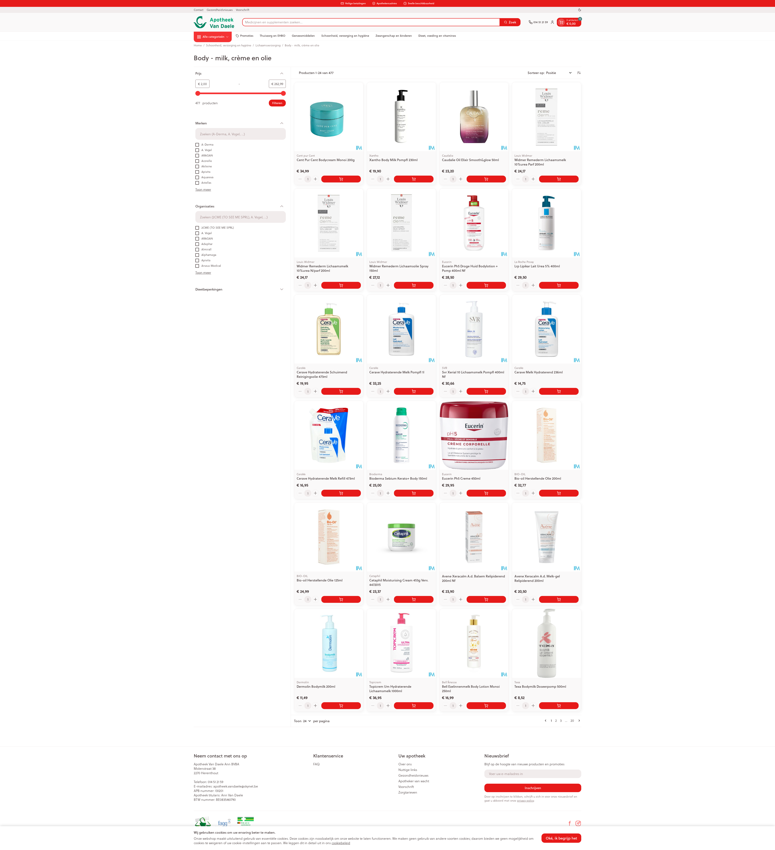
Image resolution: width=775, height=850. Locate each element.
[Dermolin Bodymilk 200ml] (328, 643)
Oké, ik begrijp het (561, 838)
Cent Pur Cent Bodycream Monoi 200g (326, 159)
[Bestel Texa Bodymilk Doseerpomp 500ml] (559, 705)
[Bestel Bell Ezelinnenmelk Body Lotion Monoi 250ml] (486, 705)
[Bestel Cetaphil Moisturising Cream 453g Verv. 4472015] (414, 599)
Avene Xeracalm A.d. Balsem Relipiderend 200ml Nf (473, 578)
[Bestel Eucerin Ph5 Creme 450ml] (486, 493)
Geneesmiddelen (303, 36)
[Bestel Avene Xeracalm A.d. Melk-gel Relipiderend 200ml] (559, 599)
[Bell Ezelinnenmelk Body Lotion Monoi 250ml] (474, 643)
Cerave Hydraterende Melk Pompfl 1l (396, 372)
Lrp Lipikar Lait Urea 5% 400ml (537, 266)
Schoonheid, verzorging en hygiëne (345, 36)
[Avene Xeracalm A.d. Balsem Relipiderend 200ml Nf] (474, 537)
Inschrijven (533, 787)
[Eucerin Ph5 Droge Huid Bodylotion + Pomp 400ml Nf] (474, 223)
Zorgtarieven (407, 792)
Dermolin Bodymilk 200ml (316, 686)
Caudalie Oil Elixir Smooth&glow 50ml (470, 159)
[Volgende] (578, 720)
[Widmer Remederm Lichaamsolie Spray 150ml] (401, 223)
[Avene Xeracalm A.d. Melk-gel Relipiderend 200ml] (546, 537)
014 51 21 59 (215, 781)
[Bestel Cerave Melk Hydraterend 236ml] (559, 391)
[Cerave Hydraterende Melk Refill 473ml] (328, 435)
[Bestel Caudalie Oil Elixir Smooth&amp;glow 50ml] (486, 179)
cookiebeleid (341, 843)
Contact (198, 10)
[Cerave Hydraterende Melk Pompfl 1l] (401, 329)
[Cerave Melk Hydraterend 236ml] (546, 329)
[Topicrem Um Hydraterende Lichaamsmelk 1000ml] (401, 643)
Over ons (405, 764)
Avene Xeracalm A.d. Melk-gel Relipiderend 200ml (537, 578)
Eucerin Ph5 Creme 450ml (461, 478)
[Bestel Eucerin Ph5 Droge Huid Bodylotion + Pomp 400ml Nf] (486, 285)
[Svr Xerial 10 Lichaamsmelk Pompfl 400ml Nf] (474, 329)
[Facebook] (570, 823)
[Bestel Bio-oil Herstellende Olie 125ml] (341, 599)
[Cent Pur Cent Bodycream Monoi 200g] (328, 116)
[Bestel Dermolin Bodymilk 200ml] (341, 705)
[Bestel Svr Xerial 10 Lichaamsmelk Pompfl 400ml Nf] (486, 391)
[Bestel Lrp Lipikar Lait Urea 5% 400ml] (559, 285)
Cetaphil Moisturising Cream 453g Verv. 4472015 (398, 582)
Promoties (246, 36)
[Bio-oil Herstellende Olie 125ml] (328, 537)
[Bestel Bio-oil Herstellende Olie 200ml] (559, 493)
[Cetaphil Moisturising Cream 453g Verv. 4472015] (401, 537)
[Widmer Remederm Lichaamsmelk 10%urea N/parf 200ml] (328, 223)
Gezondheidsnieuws (220, 10)
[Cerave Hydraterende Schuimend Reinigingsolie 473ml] (328, 329)
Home (198, 45)
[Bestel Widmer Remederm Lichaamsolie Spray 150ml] (414, 285)
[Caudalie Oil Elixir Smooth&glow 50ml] (474, 116)
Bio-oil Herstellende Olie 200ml (537, 478)
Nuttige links (407, 770)
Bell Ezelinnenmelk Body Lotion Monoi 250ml (471, 688)
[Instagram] (578, 823)
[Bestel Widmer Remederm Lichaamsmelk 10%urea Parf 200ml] (559, 179)
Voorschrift (242, 10)
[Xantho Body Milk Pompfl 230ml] (401, 116)
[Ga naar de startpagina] (214, 22)
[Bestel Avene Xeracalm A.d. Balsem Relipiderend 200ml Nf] (486, 599)
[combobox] (371, 22)
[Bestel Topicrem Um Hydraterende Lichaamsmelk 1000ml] (414, 705)
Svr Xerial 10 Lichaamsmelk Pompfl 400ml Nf (473, 374)
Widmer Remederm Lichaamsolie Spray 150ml (398, 268)
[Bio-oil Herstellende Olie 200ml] (546, 435)
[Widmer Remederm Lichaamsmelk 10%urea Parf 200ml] (546, 116)
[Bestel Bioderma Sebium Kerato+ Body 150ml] (414, 493)
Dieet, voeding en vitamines (437, 36)
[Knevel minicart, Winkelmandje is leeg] (561, 22)
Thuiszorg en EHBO (272, 36)
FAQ (316, 764)
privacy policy (525, 800)
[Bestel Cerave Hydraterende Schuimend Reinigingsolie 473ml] (341, 391)
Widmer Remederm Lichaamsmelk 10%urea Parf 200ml (540, 162)
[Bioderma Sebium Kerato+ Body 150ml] (401, 435)
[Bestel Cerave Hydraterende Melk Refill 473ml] (341, 493)
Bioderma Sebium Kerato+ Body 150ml (398, 478)
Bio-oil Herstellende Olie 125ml (319, 580)
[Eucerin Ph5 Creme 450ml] (474, 435)
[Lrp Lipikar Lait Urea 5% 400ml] (546, 223)
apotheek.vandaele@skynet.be (235, 786)
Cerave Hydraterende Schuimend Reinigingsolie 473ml (322, 374)
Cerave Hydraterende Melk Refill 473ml (326, 478)
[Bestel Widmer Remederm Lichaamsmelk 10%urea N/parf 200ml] (341, 285)
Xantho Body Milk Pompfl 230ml (393, 159)
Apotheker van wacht (413, 781)
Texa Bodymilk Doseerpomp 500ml (540, 686)
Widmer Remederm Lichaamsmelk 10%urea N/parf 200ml (322, 268)
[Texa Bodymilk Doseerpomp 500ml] (546, 643)
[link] (546, 720)
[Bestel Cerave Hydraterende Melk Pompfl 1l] (414, 391)
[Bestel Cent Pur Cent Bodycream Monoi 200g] (341, 179)
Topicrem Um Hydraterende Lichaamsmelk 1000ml (390, 688)
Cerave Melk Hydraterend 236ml (538, 372)
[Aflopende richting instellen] (578, 73)
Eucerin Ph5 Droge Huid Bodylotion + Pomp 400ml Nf (470, 268)
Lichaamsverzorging (268, 45)
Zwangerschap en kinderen (394, 36)
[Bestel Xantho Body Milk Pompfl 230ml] (414, 179)
